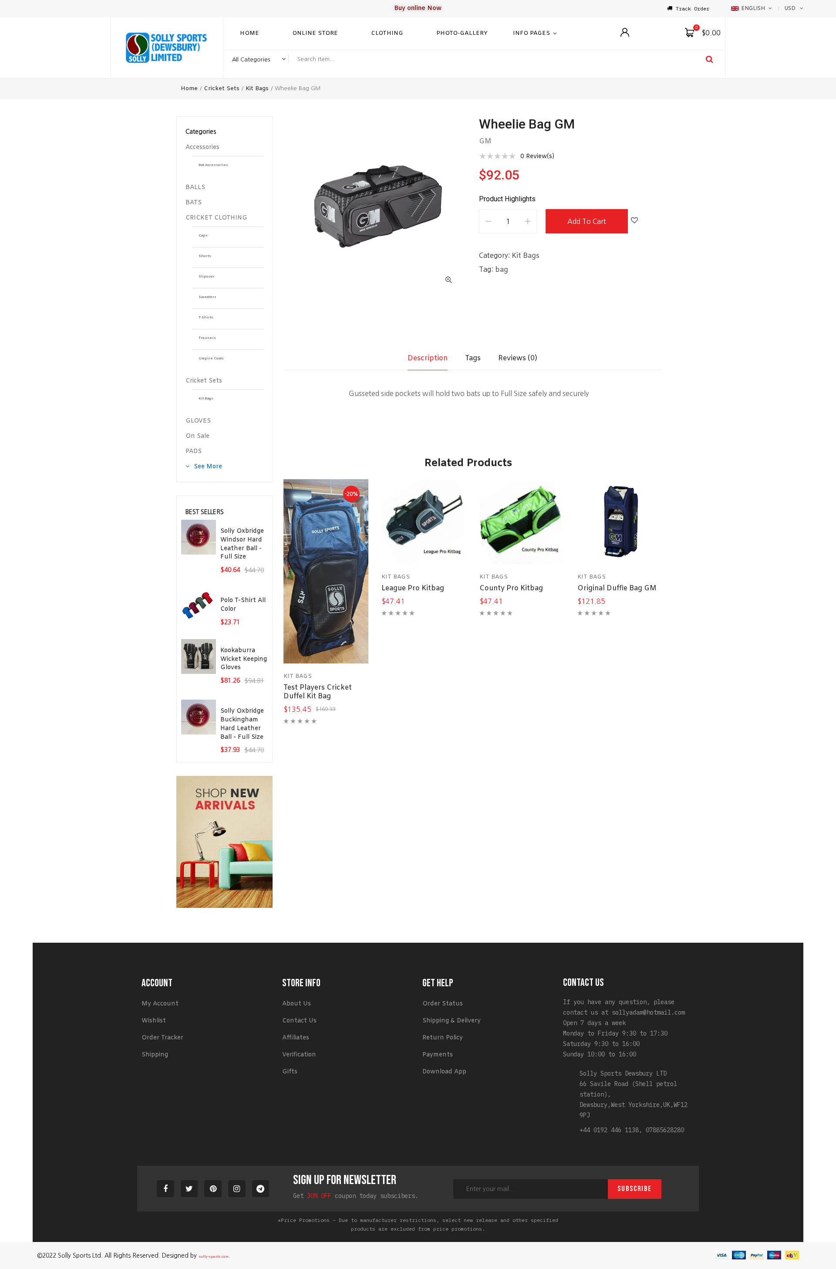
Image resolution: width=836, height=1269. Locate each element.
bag (501, 269)
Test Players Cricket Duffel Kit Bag (317, 692)
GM (485, 141)
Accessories (202, 147)
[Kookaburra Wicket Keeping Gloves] (198, 656)
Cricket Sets (221, 88)
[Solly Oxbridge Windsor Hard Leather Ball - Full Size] (198, 537)
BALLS (195, 187)
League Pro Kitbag (412, 588)
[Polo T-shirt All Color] (198, 606)
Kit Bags (257, 88)
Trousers (207, 338)
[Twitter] (189, 1189)
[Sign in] (624, 32)
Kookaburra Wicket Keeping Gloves (243, 659)
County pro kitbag (511, 588)
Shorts (205, 256)
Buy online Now (418, 8)
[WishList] (634, 221)
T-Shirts (206, 317)
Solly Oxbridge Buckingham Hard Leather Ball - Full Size (242, 724)
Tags (473, 358)
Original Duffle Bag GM (617, 588)
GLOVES (198, 421)
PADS (193, 451)
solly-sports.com (214, 1257)
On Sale (197, 436)
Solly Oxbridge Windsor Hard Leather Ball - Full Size (242, 544)
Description (428, 358)
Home (189, 88)
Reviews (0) (517, 358)
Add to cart (586, 221)
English (753, 8)
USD (790, 8)
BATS (193, 203)
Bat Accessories (213, 165)
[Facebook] (165, 1189)
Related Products (468, 463)
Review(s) (537, 156)
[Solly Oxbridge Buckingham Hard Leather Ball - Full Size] (198, 717)
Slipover (207, 276)
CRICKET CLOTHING (216, 218)
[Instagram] (237, 1189)
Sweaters (207, 297)
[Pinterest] (213, 1189)
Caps (203, 235)
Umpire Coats (211, 358)
